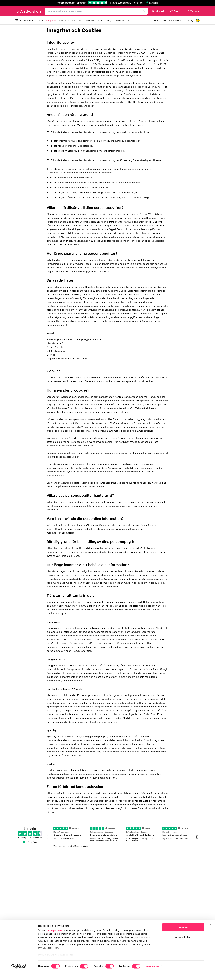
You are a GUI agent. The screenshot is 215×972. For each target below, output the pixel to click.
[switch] (84, 966)
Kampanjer (51, 20)
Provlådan (90, 20)
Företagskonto (123, 20)
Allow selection (183, 937)
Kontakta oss (160, 20)
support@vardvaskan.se (60, 75)
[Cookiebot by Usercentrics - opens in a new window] (19, 966)
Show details (152, 966)
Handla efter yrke (105, 20)
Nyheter (39, 20)
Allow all (183, 927)
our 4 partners (54, 930)
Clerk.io (51, 770)
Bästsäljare (64, 20)
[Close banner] (210, 924)
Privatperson (175, 20)
